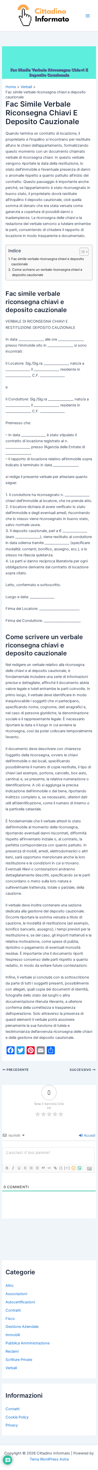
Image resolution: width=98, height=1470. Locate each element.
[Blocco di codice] (49, 1168)
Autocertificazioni (20, 1302)
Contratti (13, 1310)
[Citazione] (43, 1168)
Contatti (12, 1409)
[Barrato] (25, 1168)
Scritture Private (19, 1359)
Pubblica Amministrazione (28, 1343)
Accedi (89, 1135)
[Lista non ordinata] (37, 1168)
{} (61, 1168)
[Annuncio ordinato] (31, 1168)
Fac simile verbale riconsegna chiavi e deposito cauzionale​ (47, 261)
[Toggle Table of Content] (81, 252)
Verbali (11, 1368)
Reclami (12, 1351)
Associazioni (16, 1294)
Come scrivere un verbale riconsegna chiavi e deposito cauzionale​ (47, 272)
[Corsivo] (13, 1168)
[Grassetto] (7, 1168)
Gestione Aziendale (22, 1326)
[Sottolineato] (19, 1168)
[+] (67, 1168)
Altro (10, 1285)
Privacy (12, 1425)
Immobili (13, 1335)
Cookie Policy (17, 1417)
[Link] (55, 1168)
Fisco (10, 1318)
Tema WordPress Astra (49, 1459)
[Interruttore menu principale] (87, 16)
